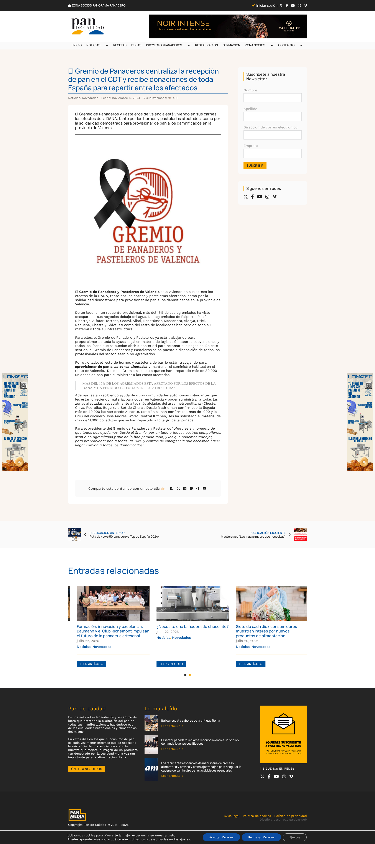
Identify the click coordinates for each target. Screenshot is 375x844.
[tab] (185, 675)
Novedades (90, 98)
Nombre (250, 90)
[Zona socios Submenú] (272, 45)
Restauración (206, 45)
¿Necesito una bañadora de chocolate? (187, 626)
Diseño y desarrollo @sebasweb (283, 819)
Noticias (93, 45)
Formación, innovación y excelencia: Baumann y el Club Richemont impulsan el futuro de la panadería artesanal (108, 631)
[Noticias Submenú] (107, 45)
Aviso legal (231, 816)
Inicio (77, 45)
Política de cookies (257, 816)
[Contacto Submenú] (301, 45)
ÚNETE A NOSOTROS (86, 769)
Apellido (250, 109)
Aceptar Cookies (221, 837)
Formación (231, 45)
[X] (178, 488)
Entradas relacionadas (113, 570)
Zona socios (255, 45)
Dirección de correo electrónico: (271, 127)
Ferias (136, 45)
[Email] (204, 488)
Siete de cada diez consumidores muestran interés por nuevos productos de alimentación (261, 631)
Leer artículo (86, 664)
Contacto (286, 45)
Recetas (120, 45)
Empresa (250, 146)
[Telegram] (198, 488)
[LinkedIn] (185, 488)
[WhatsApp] (191, 488)
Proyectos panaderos (164, 45)
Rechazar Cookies (261, 837)
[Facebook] (172, 488)
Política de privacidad (290, 816)
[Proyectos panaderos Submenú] (189, 45)
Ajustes (294, 837)
